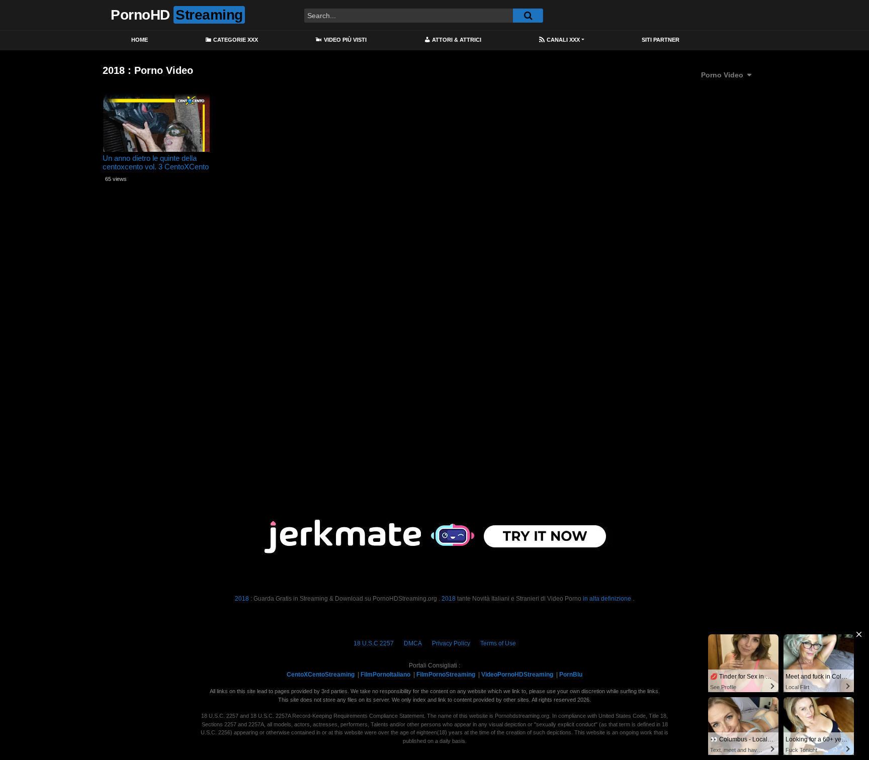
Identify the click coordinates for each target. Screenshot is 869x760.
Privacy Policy (451, 643)
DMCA (413, 643)
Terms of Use (498, 643)
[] (528, 16)
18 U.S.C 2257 (374, 643)
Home (139, 40)
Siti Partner (660, 40)
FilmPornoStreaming (445, 674)
